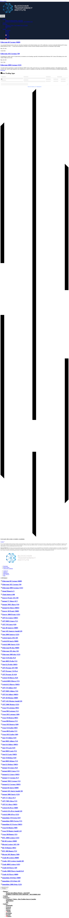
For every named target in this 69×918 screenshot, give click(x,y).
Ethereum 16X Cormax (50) (10, 53)
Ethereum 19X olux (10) (10, 651)
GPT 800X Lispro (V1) (10, 621)
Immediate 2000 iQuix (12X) (12, 884)
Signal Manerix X (8, 591)
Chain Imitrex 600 (8, 594)
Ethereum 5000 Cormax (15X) (11, 65)
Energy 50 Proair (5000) (10, 611)
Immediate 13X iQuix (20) (11, 881)
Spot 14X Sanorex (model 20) (12, 631)
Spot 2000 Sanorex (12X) (10, 634)
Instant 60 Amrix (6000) (10, 788)
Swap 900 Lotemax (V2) (10, 711)
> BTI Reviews (4, 578)
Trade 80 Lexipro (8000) (10, 858)
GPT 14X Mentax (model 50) (12, 701)
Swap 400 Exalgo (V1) (9, 731)
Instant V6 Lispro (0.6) (10, 768)
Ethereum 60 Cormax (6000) (10, 42)
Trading (4, 23)
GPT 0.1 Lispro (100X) (10, 618)
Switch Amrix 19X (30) (10, 638)
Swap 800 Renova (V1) (10, 721)
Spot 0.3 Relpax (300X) (10, 764)
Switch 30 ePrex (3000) (10, 808)
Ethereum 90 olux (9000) (10, 648)
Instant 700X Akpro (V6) (10, 604)
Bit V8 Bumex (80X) (9, 848)
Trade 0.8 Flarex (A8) (9, 868)
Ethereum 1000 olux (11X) (11, 654)
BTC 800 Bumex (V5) (9, 851)
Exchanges (5, 24)
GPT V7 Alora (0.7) (9, 798)
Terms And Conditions (8, 568)
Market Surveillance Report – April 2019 (14, 20)
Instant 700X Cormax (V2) (11, 781)
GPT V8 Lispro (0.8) (9, 624)
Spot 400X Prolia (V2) (9, 661)
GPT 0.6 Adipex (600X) (10, 694)
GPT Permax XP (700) (10, 668)
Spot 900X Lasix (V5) (9, 751)
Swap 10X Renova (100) (10, 724)
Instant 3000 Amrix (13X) (11, 794)
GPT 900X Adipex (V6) (10, 691)
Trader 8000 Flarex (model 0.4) (13, 871)
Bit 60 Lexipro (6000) (9, 841)
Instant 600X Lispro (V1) (10, 771)
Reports (4, 19)
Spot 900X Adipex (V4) (10, 741)
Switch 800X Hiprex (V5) (11, 681)
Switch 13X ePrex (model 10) (12, 811)
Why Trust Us (6, 574)
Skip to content (3, 1)
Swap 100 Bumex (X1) (9, 834)
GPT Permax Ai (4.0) (9, 674)
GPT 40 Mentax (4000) (10, 698)
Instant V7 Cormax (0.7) (10, 778)
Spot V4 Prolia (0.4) (9, 658)
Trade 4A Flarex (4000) (10, 874)
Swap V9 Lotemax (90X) (10, 708)
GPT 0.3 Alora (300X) (9, 804)
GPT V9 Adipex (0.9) (9, 688)
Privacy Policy (6, 567)
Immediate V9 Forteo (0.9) (11, 818)
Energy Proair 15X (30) (10, 598)
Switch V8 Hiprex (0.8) (10, 678)
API (6, 27)
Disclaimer (5, 566)
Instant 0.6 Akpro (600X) (10, 608)
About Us (5, 572)
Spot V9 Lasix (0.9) (8, 748)
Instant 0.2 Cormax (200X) (11, 784)
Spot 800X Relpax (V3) (10, 761)
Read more (3, 70)
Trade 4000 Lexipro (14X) (11, 864)
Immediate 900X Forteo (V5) (12, 821)
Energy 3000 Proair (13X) (11, 614)
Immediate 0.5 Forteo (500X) (12, 824)
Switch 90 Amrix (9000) (10, 641)
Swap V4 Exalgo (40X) (10, 728)
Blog (4, 575)
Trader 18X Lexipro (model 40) (13, 861)
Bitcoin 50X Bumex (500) (10, 854)
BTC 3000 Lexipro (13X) (10, 838)
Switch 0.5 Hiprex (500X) (11, 684)
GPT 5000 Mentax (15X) (10, 704)
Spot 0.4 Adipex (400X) (10, 744)
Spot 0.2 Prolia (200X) (9, 664)
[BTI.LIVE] (17, 13)
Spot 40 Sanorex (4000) (10, 628)
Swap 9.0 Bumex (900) (9, 828)
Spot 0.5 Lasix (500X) (9, 754)
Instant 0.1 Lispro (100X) (10, 774)
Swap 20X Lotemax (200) (10, 714)
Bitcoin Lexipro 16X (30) (10, 844)
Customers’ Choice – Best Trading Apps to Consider (16, 25)
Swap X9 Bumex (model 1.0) (12, 831)
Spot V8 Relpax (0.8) (9, 758)
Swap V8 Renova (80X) (10, 718)
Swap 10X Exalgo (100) (10, 734)
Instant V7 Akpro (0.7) (10, 601)
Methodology (8, 26)
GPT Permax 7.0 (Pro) (10, 671)
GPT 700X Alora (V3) (9, 801)
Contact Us (5, 570)
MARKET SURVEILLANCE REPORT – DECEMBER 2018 (19, 21)
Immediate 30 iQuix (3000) (11, 878)
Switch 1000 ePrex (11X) (10, 814)
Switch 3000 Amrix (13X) (11, 644)
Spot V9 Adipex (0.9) (9, 738)
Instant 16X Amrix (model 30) (12, 791)
